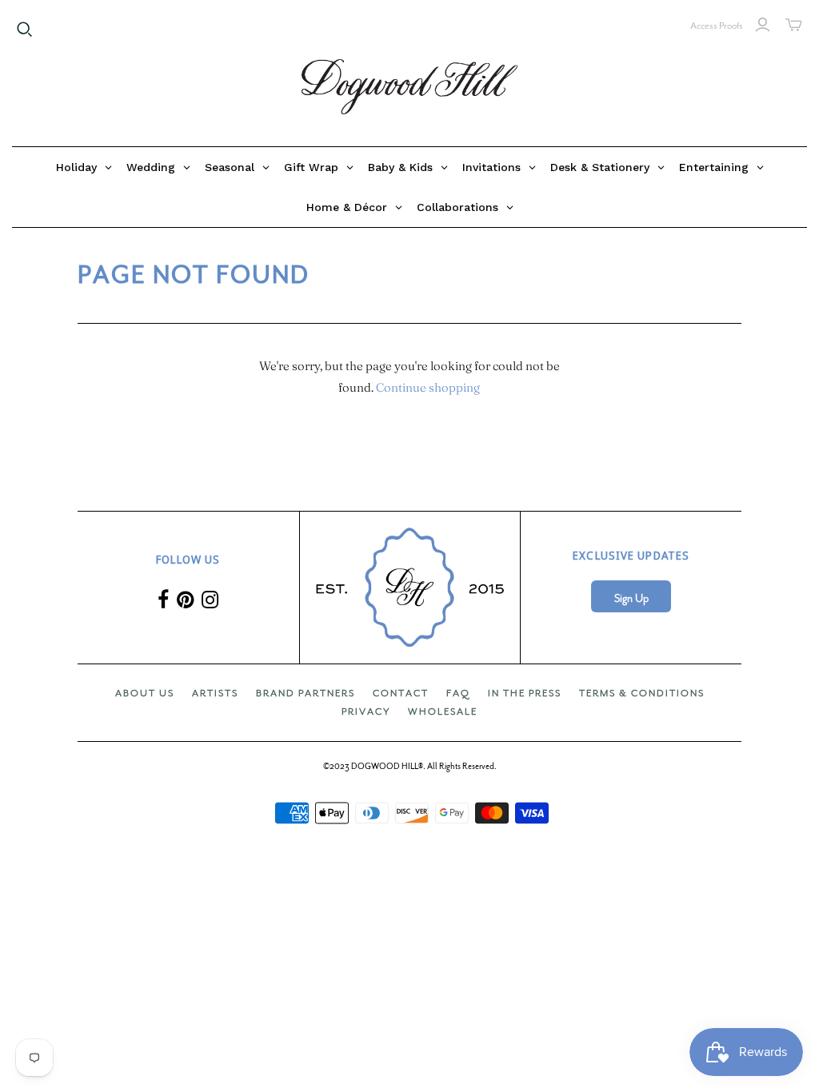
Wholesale (442, 711)
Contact (401, 693)
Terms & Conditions (642, 693)
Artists (215, 693)
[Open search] (25, 30)
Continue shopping (428, 387)
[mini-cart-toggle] (794, 25)
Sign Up (631, 598)
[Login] (762, 25)
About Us (144, 693)
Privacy (366, 711)
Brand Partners (305, 693)
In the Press (524, 693)
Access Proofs (716, 25)
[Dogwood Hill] (409, 87)
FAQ (458, 693)
